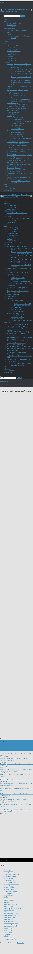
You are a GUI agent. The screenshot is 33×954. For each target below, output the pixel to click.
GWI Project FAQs (16, 127)
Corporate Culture (9, 880)
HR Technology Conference (18, 723)
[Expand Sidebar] (0, 738)
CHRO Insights (11, 25)
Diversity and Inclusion (13, 53)
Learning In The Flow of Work (12, 908)
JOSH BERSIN (5, 2)
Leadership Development (10, 904)
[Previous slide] (2, 10)
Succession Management (10, 926)
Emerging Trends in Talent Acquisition (21, 138)
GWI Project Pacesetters (17, 119)
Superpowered (11, 188)
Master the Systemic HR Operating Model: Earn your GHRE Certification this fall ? (16, 10)
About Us (6, 41)
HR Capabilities (11, 114)
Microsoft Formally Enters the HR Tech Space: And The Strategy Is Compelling (15, 409)
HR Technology (11, 47)
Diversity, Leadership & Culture (16, 106)
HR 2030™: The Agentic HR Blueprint (18, 142)
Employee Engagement (10, 886)
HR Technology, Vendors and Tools (17, 105)
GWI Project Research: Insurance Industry (19, 177)
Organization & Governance (11, 915)
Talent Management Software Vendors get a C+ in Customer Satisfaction (13, 539)
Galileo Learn (11, 40)
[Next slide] (30, 10)
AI (4, 869)
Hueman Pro (20, 943)
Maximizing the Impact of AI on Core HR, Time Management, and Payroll (21, 70)
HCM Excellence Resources (15, 93)
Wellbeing (10, 56)
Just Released (7, 140)
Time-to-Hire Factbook (17, 136)
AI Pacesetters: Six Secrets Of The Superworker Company (22, 122)
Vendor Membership (12, 27)
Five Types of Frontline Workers (16, 144)
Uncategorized (8, 932)
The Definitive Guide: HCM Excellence (22, 101)
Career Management (9, 873)
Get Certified (4, 860)
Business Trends (8, 871)
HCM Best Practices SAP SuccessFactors (18, 96)
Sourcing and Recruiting (14, 51)
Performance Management (11, 923)
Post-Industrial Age (12, 103)
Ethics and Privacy (9, 889)
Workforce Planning (9, 938)
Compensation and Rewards (11, 874)
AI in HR (13, 38)
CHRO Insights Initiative (14, 179)
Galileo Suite (7, 32)
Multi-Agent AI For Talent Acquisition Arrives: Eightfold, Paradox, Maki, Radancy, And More (16, 770)
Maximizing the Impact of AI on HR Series (19, 64)
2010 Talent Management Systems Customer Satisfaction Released (15, 710)
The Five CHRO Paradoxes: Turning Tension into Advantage (21, 182)
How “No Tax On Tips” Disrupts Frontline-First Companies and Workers (13, 759)
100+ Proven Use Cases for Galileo (20, 36)
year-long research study (13, 569)
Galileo (9, 34)
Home (5, 19)
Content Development (10, 876)
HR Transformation (9, 895)
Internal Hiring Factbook (17, 134)
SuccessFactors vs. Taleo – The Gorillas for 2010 (14, 629)
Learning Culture (8, 906)
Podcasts (6, 184)
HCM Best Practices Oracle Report (20, 99)
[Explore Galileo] (16, 858)
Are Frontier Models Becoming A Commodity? (13, 780)
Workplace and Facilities (10, 939)
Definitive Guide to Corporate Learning (18, 149)
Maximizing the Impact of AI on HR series (19, 164)
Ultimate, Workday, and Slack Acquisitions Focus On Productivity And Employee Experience (16, 467)
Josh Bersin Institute (9, 28)
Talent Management (16, 529)
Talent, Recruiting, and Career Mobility (18, 108)
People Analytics (11, 58)
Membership (7, 21)
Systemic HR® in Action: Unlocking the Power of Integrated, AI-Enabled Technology (21, 82)
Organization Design (9, 917)
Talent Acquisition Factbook (18, 132)
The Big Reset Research (14, 110)
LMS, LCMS (7, 912)
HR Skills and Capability (14, 60)
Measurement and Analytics (11, 913)
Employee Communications (11, 884)
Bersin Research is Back (14, 23)
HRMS (2, 399)
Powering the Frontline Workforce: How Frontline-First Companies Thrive (18, 159)
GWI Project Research (17, 118)
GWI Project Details (16, 125)
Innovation (6, 902)
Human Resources (12, 49)
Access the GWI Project (17, 129)
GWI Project (10, 116)
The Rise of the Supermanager (15, 162)
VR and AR (7, 934)
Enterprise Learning (12, 45)
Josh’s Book (7, 186)
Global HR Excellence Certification (17, 30)
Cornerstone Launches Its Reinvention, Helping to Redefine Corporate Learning (14, 800)
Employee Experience (13, 54)
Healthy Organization (13, 112)
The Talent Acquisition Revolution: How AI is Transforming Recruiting (20, 167)
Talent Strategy (8, 930)
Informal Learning (9, 900)
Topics (5, 43)
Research (6, 62)
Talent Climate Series (13, 131)
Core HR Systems (5, 529)
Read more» (20, 430)
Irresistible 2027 (8, 190)
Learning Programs (9, 910)
